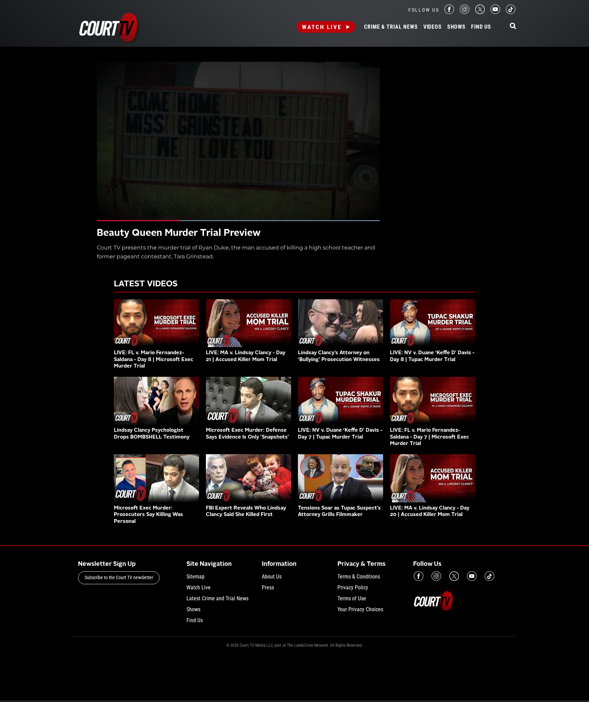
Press (268, 587)
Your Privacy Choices (360, 609)
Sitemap (195, 576)
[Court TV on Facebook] (449, 12)
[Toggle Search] (513, 26)
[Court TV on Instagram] (464, 12)
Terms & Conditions (358, 576)
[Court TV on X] (480, 12)
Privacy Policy (352, 587)
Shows (456, 27)
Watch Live (322, 27)
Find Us (481, 27)
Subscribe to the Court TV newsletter (119, 577)
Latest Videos (146, 284)
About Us (272, 576)
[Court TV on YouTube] (495, 12)
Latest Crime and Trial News (217, 598)
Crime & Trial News (391, 27)
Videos (432, 27)
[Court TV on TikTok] (510, 12)
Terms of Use (351, 598)
